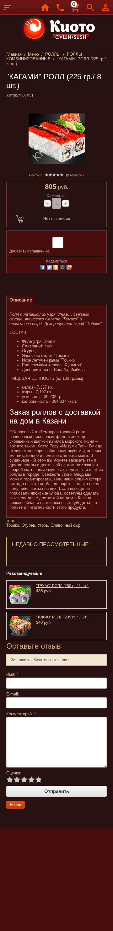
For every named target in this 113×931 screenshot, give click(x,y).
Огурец (28, 525)
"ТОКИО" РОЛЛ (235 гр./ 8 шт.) (62, 617)
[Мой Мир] (63, 266)
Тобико (12, 525)
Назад (15, 804)
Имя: (12, 674)
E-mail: (12, 694)
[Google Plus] (70, 266)
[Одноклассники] (56, 266)
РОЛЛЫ (53, 54)
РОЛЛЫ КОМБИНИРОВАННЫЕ (44, 56)
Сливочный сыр (65, 525)
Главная (14, 54)
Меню (33, 54)
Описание (20, 299)
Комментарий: (21, 714)
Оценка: (13, 773)
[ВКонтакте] (43, 266)
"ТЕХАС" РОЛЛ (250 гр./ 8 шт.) (62, 586)
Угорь (43, 525)
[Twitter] (50, 266)
